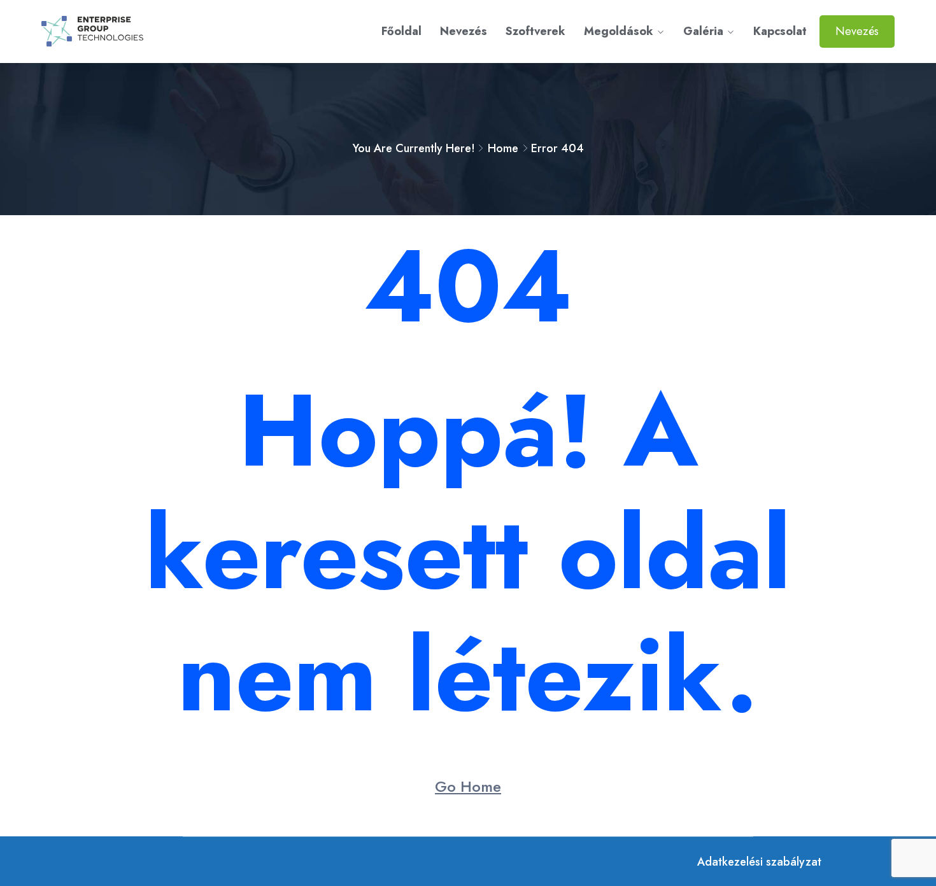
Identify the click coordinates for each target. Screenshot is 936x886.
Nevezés (463, 31)
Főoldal (401, 31)
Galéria (703, 31)
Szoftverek (535, 31)
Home (503, 148)
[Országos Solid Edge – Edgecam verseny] (141, 31)
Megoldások (618, 31)
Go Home (468, 786)
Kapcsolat (780, 31)
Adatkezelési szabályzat (759, 862)
